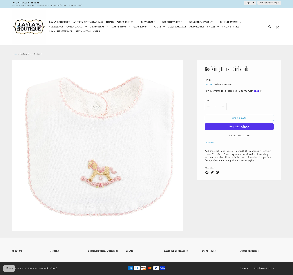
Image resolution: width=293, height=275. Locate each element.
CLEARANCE (56, 26)
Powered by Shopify (48, 268)
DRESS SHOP (119, 26)
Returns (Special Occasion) (103, 250)
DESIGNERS (97, 26)
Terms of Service (249, 250)
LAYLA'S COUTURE (59, 22)
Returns (54, 250)
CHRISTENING (229, 22)
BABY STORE (147, 22)
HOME (110, 22)
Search (130, 250)
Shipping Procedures (176, 250)
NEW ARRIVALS (177, 26)
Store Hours (209, 250)
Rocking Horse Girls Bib (31, 54)
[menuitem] (60, 22)
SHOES (211, 26)
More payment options (239, 135)
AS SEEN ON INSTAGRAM (88, 22)
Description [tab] (209, 142)
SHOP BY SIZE (230, 26)
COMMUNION (75, 26)
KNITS (157, 26)
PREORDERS (197, 26)
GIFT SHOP (140, 26)
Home (14, 54)
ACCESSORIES (125, 22)
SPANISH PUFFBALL (60, 31)
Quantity (208, 100)
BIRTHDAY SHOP (172, 22)
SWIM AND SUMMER (88, 31)
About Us (17, 250)
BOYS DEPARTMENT (201, 22)
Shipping (208, 84)
